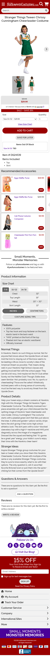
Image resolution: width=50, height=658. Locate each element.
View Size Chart (25, 124)
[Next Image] (46, 49)
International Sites (11, 618)
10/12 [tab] (14, 289)
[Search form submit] (46, 10)
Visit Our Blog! (26, 551)
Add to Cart (25, 130)
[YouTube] (34, 545)
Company (6, 613)
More (4, 624)
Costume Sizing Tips (25, 317)
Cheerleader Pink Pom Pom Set (25, 236)
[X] (16, 545)
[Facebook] (10, 545)
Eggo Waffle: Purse (21, 178)
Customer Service (11, 607)
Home (8, 591)
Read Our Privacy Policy (25, 586)
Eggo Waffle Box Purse (23, 197)
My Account (11, 596)
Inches (13, 311)
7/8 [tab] (5, 289)
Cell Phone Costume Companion (22, 217)
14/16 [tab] (24, 289)
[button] (47, 4)
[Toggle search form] (41, 4)
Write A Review (11, 515)
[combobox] (22, 10)
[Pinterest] (22, 545)
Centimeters (37, 311)
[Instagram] (28, 545)
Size (4, 115)
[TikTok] (40, 545)
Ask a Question (25, 494)
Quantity (42, 115)
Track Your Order (14, 602)
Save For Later (25, 137)
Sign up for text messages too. (18, 576)
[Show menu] (3, 4)
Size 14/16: (8, 148)
